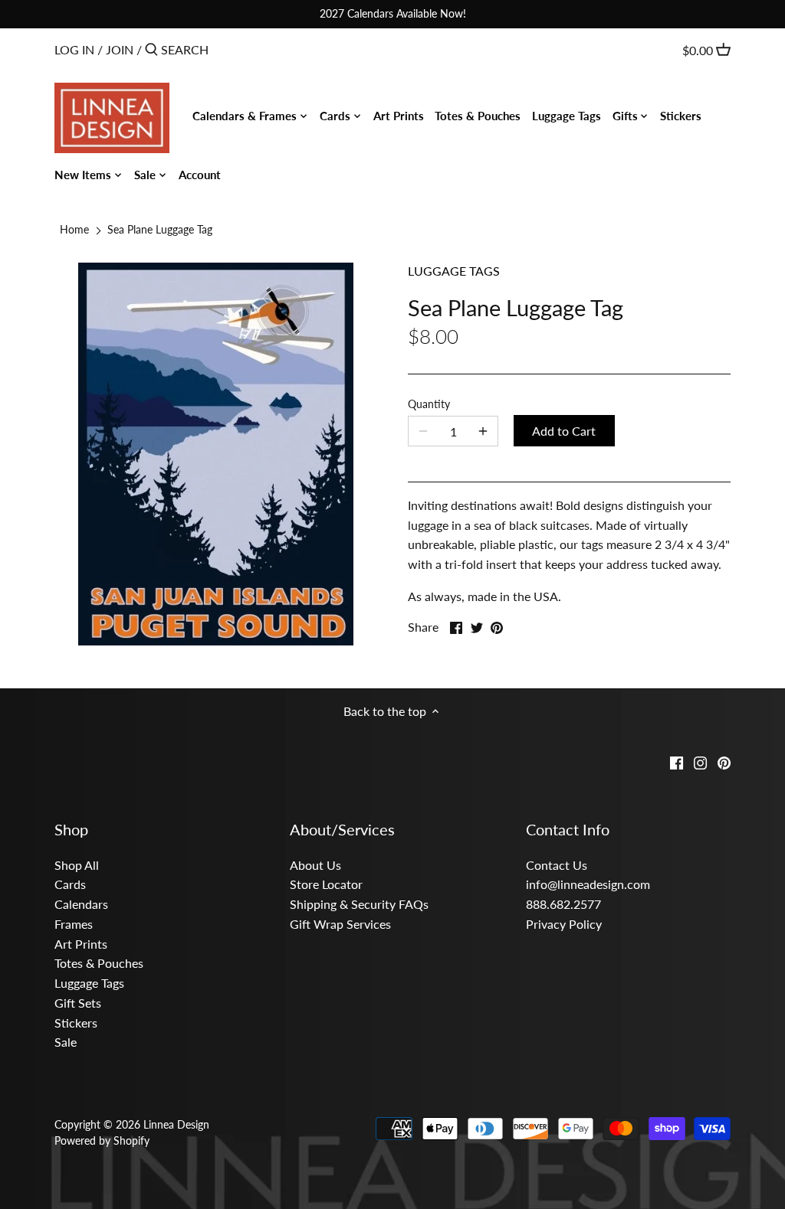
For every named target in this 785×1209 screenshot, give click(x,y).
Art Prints (80, 943)
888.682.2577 (563, 904)
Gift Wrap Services (340, 924)
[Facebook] (676, 761)
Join (119, 49)
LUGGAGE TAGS (454, 270)
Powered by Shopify (101, 1140)
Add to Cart (564, 430)
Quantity (429, 403)
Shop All (76, 865)
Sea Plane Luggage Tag (159, 229)
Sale (65, 1041)
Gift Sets (77, 1002)
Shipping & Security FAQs (359, 904)
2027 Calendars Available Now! (393, 13)
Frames (73, 924)
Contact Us (556, 865)
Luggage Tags (89, 982)
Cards (70, 884)
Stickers (75, 1022)
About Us (315, 865)
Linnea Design (176, 1124)
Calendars (81, 904)
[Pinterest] (724, 761)
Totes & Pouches (98, 963)
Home (74, 229)
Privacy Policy (564, 924)
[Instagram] (700, 761)
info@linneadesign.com (588, 884)
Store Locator (326, 884)
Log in (74, 49)
